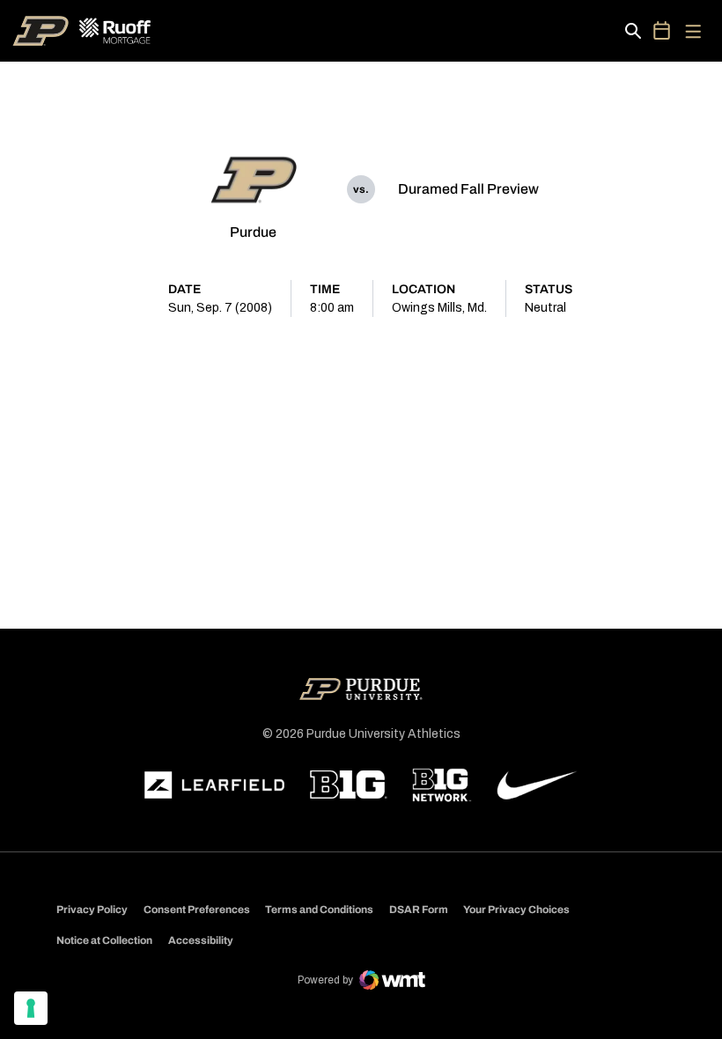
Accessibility (200, 940)
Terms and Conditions (319, 909)
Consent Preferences (197, 909)
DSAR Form (418, 909)
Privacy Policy (92, 909)
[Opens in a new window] (214, 785)
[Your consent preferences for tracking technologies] (31, 1008)
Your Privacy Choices (516, 909)
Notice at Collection (104, 940)
